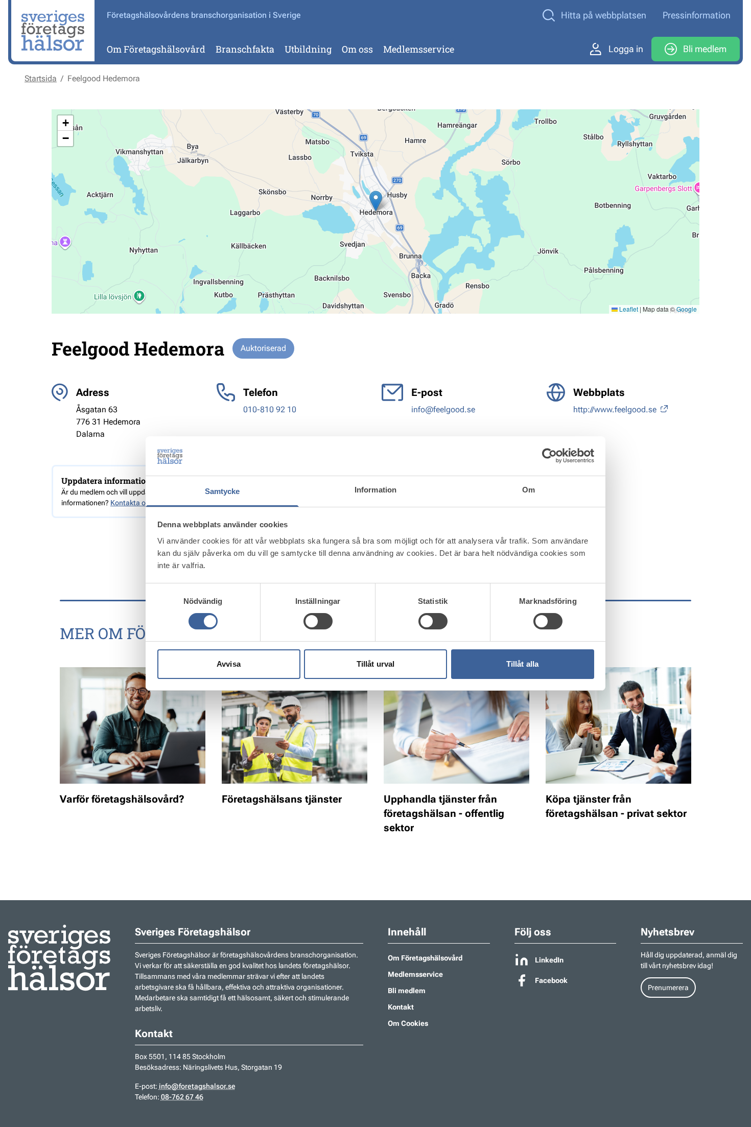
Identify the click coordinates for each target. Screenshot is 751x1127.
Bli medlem (704, 48)
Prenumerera (668, 987)
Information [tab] (375, 489)
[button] (375, 201)
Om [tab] (528, 489)
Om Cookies (408, 1023)
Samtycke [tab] (222, 491)
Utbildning (308, 49)
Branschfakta (245, 49)
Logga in (625, 48)
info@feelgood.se (443, 409)
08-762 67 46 (182, 1097)
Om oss (357, 49)
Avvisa (229, 664)
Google (686, 308)
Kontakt (401, 1007)
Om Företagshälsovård (156, 49)
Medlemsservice (418, 49)
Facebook (551, 980)
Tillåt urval (375, 664)
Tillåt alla (522, 664)
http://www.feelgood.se (616, 409)
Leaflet (628, 308)
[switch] (318, 621)
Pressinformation (697, 15)
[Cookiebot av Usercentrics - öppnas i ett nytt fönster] (549, 455)
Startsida (41, 78)
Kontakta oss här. (138, 503)
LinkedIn (549, 960)
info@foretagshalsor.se (197, 1086)
